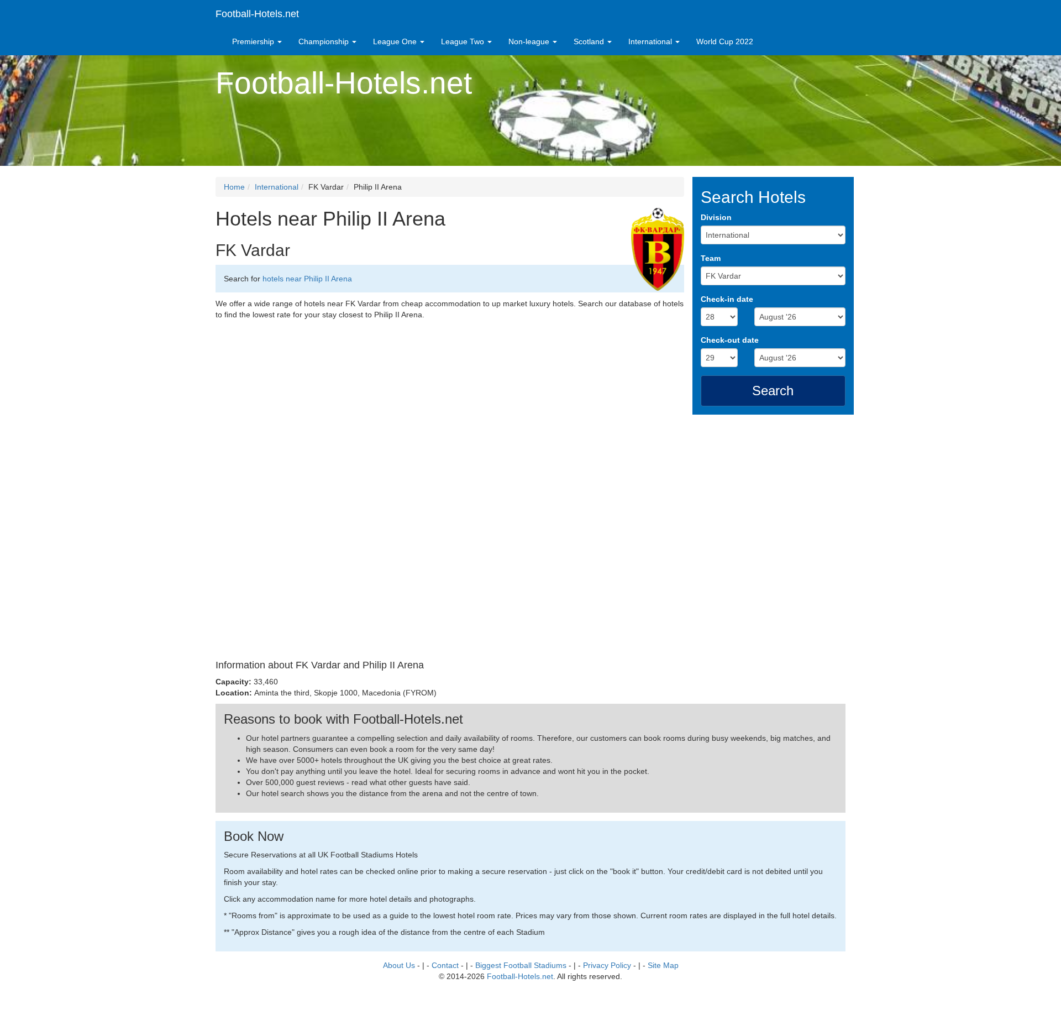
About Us (399, 965)
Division (716, 217)
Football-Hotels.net (257, 13)
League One (396, 41)
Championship (324, 41)
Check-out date (730, 340)
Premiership (254, 41)
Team (711, 258)
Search (773, 390)
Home (234, 186)
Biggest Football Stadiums (520, 965)
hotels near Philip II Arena (307, 278)
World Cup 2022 (724, 41)
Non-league (529, 41)
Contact (445, 965)
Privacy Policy (607, 965)
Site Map (663, 965)
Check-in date (727, 299)
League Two (463, 41)
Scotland (590, 41)
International (651, 41)
